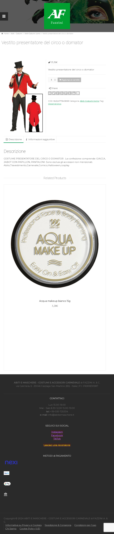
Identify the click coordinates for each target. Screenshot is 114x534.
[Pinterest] (66, 93)
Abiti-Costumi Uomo (32, 34)
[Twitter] (54, 93)
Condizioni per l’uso (85, 525)
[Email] (50, 93)
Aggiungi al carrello (71, 80)
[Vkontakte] (78, 93)
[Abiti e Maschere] (57, 15)
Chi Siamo (10, 528)
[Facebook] (58, 93)
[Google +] (62, 93)
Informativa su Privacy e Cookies (23, 525)
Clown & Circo (54, 104)
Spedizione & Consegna (58, 525)
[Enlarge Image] (24, 96)
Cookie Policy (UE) (30, 528)
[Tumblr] (70, 93)
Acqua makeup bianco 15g (55, 301)
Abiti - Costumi (16, 34)
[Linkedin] (74, 93)
